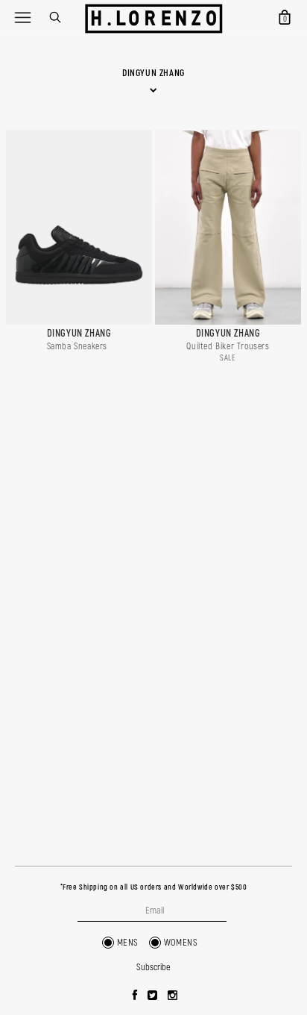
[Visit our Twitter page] (153, 996)
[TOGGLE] (22, 17)
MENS (128, 943)
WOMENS (181, 943)
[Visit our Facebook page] (135, 996)
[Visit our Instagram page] (173, 996)
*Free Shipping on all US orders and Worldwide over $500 (153, 887)
